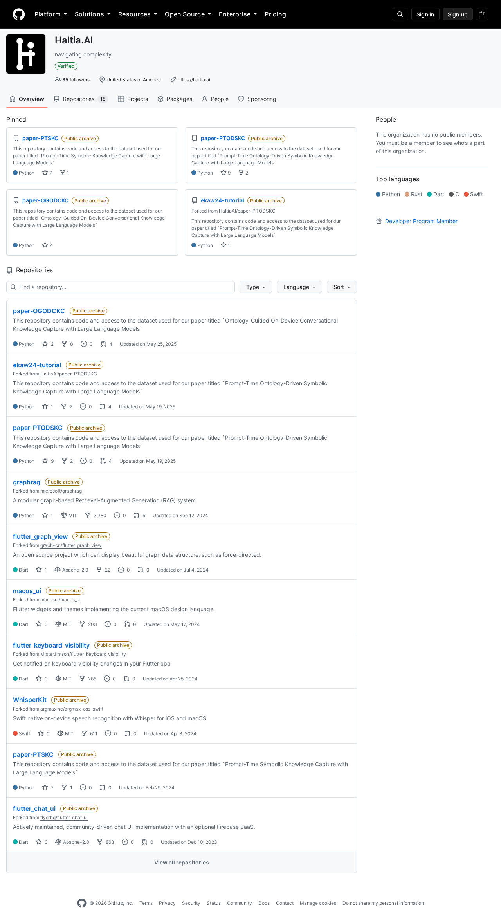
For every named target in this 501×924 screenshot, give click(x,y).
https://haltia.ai (194, 80)
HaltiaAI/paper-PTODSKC (247, 211)
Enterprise (234, 14)
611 (93, 733)
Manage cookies (318, 903)
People (220, 99)
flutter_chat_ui (34, 808)
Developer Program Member (421, 221)
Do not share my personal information (383, 903)
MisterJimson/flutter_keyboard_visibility (83, 654)
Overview (31, 99)
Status (214, 903)
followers (76, 80)
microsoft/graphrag (61, 491)
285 (91, 679)
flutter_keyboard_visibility (51, 645)
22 (107, 570)
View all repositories (181, 862)
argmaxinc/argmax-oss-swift (71, 709)
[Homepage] (19, 14)
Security (191, 903)
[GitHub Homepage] (82, 903)
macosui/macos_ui (60, 600)
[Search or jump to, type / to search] (400, 14)
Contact (285, 903)
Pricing (275, 14)
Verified (66, 66)
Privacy (167, 903)
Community (239, 903)
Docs (264, 903)
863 (109, 842)
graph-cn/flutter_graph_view (71, 545)
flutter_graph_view (40, 536)
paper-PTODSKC (38, 427)
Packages (179, 99)
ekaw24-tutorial (37, 365)
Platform (47, 14)
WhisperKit (30, 700)
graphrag (26, 482)
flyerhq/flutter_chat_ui (64, 817)
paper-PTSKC (33, 754)
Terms (146, 903)
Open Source (185, 14)
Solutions (89, 14)
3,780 (99, 515)
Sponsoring (261, 99)
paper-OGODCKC (39, 311)
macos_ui (27, 591)
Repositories (84, 99)
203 (92, 624)
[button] (256, 287)
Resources (134, 14)
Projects (137, 99)
